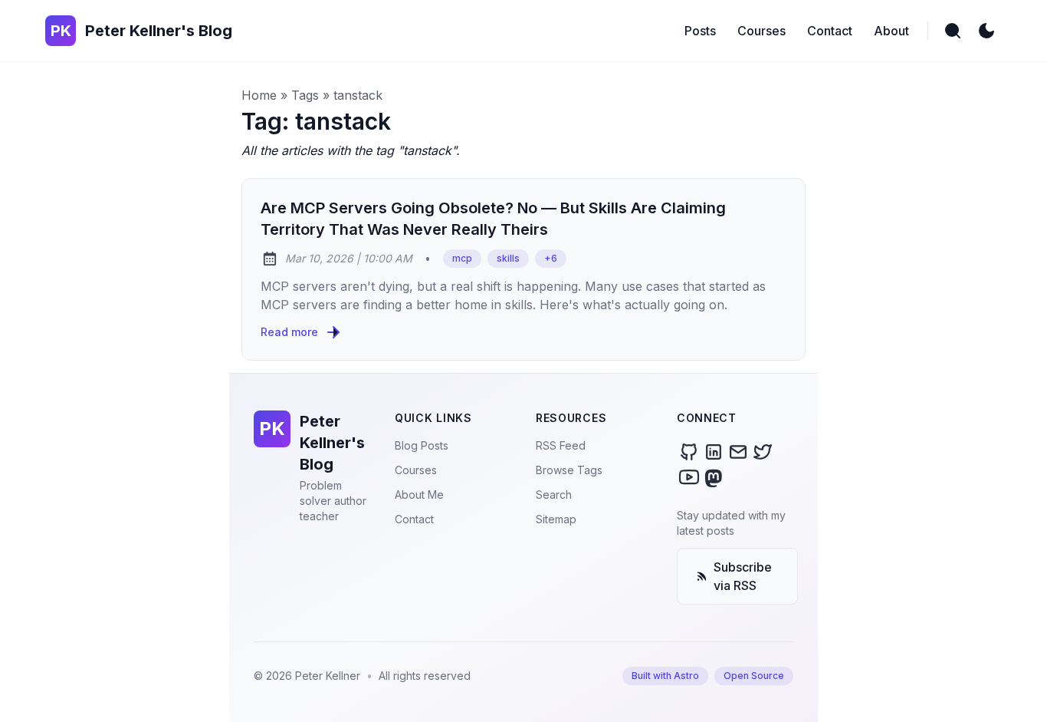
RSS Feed (561, 445)
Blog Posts (421, 445)
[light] (986, 30)
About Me (419, 494)
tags (305, 95)
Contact (414, 519)
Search (554, 494)
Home (259, 95)
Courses (416, 469)
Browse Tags (569, 469)
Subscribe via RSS (743, 576)
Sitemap (556, 519)
